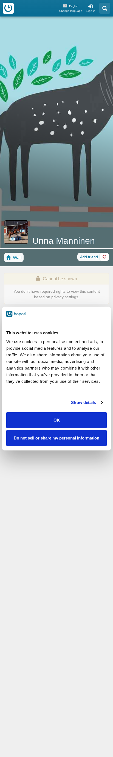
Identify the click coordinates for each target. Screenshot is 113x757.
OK (56, 419)
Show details (83, 402)
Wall (17, 257)
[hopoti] (8, 8)
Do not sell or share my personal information (56, 438)
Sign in (90, 10)
